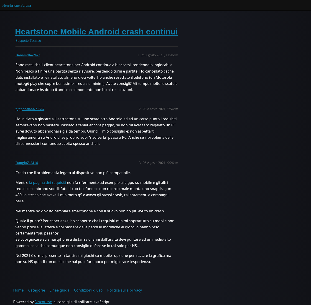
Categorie (36, 290)
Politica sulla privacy (124, 290)
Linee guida (59, 290)
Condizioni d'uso (88, 290)
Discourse (43, 301)
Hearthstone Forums (16, 5)
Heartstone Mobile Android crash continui (96, 31)
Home (18, 290)
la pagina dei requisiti (47, 182)
